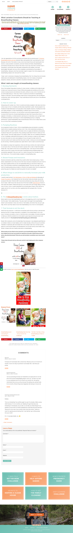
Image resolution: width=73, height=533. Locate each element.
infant (22, 344)
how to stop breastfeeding (17, 269)
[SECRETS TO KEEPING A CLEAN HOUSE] (12, 486)
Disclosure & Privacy (17, 1)
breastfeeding (17, 344)
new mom (31, 344)
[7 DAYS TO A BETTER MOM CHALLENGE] (12, 472)
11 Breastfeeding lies (14, 197)
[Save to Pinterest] (1, 263)
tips (34, 344)
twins (37, 344)
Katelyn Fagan (10, 372)
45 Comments (34, 26)
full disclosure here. (24, 23)
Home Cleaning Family (11, 8)
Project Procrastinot (6, 179)
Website (5, 455)
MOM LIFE (22, 343)
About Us (60, 34)
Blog (3, 1)
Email (4, 450)
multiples (26, 344)
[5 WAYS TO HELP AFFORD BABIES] (36, 472)
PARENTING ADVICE (28, 343)
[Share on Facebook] (1, 266)
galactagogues (36, 182)
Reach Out (66, 34)
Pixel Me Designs (38, 530)
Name (5, 445)
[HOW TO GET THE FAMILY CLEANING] (36, 486)
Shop (8, 1)
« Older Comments (7, 422)
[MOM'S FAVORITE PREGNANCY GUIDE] (59, 472)
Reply (6, 368)
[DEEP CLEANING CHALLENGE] (59, 486)
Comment (5, 433)
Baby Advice (12, 14)
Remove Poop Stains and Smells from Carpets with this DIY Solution (62, 67)
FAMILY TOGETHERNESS (5, 14)
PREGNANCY (35, 343)
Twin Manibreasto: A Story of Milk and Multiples (24, 177)
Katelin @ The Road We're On (11, 394)
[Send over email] (1, 269)
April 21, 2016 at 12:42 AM (12, 373)
